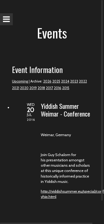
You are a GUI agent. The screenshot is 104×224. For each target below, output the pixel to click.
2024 (65, 81)
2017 (49, 88)
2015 (65, 88)
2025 (56, 81)
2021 (15, 88)
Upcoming (20, 81)
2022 (83, 81)
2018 (41, 88)
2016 (57, 88)
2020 (24, 88)
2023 (74, 81)
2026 (47, 81)
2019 (33, 88)
